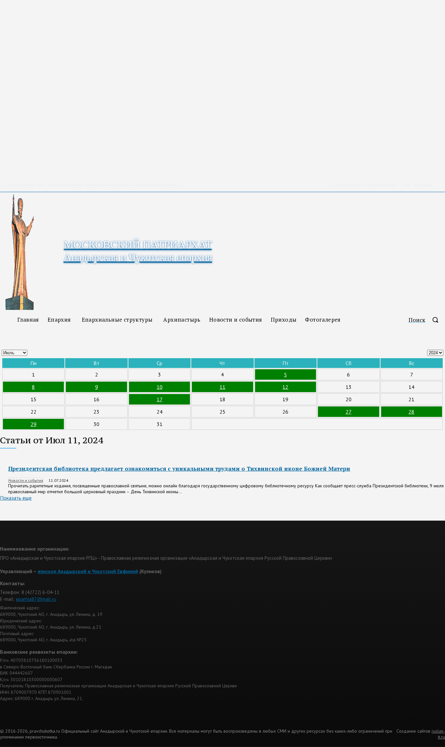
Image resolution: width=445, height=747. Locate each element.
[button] (427, 319)
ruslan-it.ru (438, 734)
